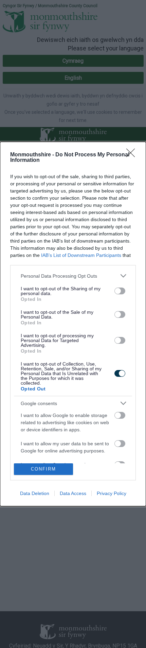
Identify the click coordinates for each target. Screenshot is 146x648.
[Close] (132, 155)
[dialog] (73, 324)
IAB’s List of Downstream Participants (81, 255)
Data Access (73, 493)
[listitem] (73, 275)
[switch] (119, 291)
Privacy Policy (111, 493)
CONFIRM (43, 469)
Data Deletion (34, 493)
